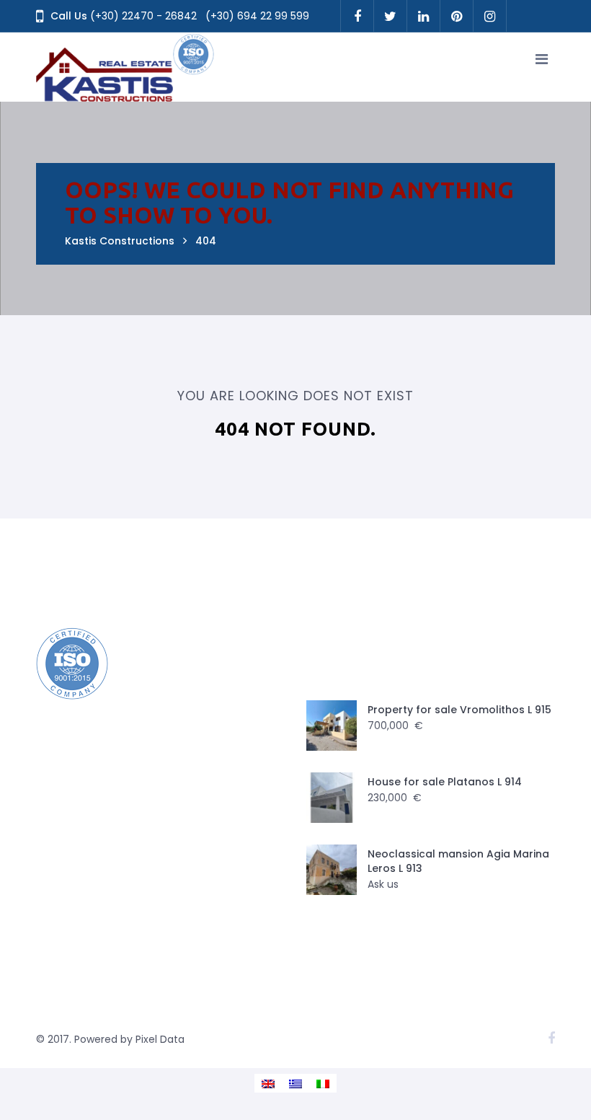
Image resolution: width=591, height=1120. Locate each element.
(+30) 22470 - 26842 (143, 16)
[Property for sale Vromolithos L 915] (331, 725)
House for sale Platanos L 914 (445, 782)
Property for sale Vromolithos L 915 (459, 709)
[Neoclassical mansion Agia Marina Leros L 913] (331, 870)
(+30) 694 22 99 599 (257, 16)
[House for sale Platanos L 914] (331, 797)
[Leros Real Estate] (126, 67)
